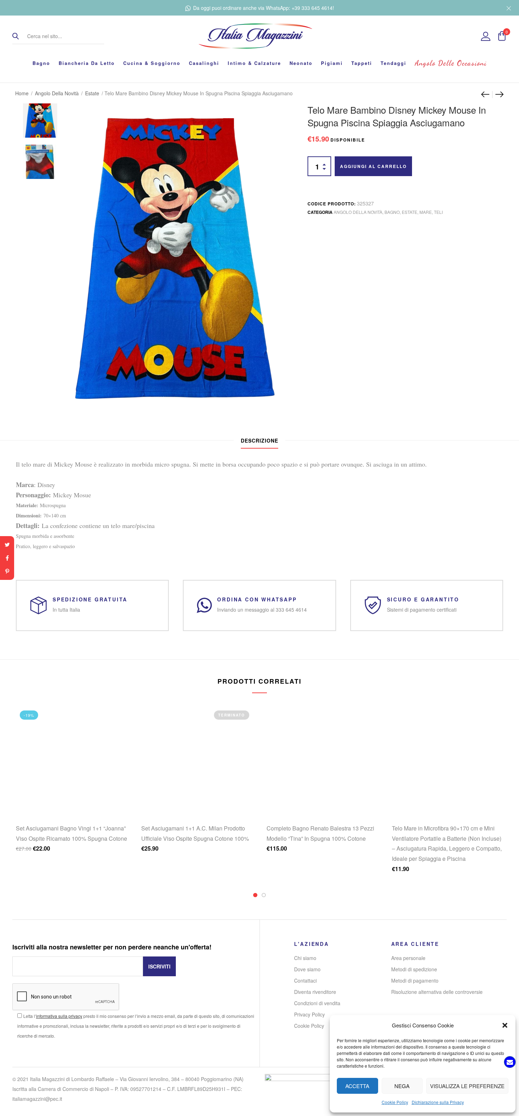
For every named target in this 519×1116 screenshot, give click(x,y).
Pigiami (332, 63)
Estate (92, 93)
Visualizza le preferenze (467, 1086)
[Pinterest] (7, 571)
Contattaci (305, 980)
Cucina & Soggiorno (151, 63)
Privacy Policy (309, 1014)
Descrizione (259, 440)
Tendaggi (393, 63)
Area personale (408, 957)
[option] (40, 117)
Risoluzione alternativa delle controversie (437, 991)
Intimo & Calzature (254, 63)
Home (22, 93)
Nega (402, 1086)
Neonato (301, 63)
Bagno (41, 63)
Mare (425, 212)
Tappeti (361, 63)
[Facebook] (7, 558)
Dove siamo (307, 969)
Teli (438, 212)
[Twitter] (7, 544)
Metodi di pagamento (415, 980)
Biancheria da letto (87, 63)
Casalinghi (204, 63)
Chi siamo (305, 957)
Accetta (357, 1086)
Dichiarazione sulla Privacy (438, 1102)
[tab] (259, 440)
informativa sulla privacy (59, 1016)
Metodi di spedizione (414, 969)
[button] (504, 1025)
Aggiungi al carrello (373, 166)
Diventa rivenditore (315, 991)
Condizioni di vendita (317, 1003)
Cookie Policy (395, 1102)
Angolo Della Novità (57, 93)
